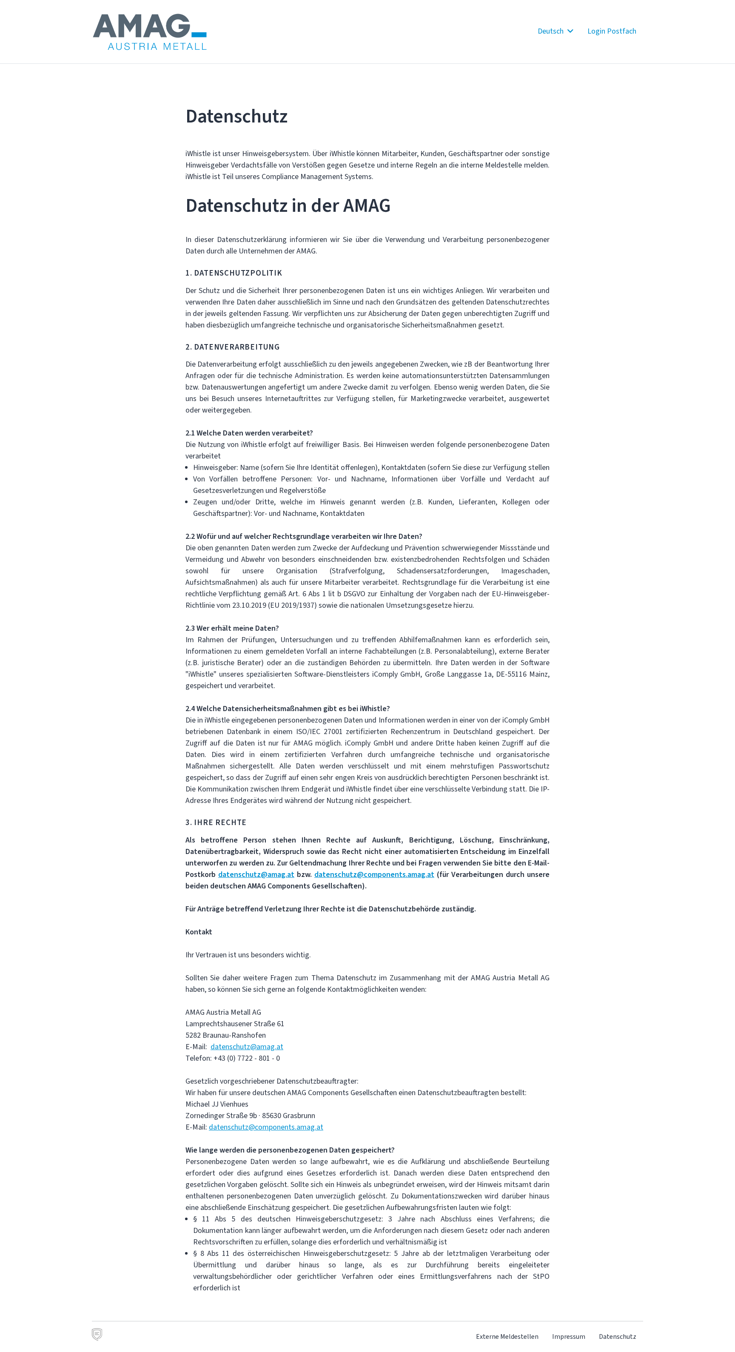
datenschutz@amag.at (247, 1047)
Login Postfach (611, 31)
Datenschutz (617, 1336)
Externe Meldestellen (507, 1336)
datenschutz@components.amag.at (266, 1127)
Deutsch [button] (551, 31)
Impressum (568, 1336)
